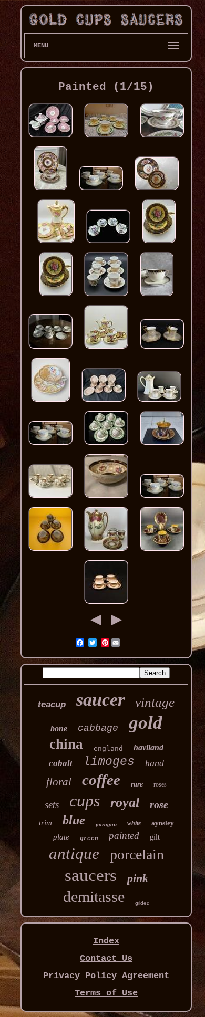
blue (74, 820)
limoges (109, 762)
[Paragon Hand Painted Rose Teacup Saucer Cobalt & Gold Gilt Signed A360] (159, 244)
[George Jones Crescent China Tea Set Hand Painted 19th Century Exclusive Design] (162, 138)
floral (58, 781)
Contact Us (106, 958)
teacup (52, 704)
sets (52, 804)
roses (160, 784)
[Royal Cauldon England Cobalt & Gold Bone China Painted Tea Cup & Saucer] (106, 499)
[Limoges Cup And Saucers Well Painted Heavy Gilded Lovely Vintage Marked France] (162, 349)
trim (45, 823)
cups (84, 800)
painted (124, 835)
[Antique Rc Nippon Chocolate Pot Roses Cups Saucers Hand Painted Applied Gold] (56, 244)
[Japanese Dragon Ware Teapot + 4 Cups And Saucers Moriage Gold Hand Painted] (50, 552)
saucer (100, 699)
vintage (155, 702)
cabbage (98, 728)
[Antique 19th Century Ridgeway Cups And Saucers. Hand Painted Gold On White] (106, 445)
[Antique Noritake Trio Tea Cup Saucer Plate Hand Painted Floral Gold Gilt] (50, 191)
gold (145, 722)
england (108, 748)
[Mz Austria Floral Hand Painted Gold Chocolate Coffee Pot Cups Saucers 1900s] (106, 552)
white (134, 823)
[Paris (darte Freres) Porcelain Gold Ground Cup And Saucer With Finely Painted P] (162, 445)
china (66, 744)
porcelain (137, 854)
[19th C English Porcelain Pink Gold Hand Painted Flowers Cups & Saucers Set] (50, 138)
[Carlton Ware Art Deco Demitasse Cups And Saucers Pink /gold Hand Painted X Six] (103, 402)
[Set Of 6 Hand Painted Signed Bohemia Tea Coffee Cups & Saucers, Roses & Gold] (101, 191)
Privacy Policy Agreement (106, 976)
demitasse (94, 896)
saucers (91, 875)
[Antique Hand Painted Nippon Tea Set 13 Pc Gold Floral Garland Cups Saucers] (50, 349)
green (89, 838)
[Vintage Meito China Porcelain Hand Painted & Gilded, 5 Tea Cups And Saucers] (106, 138)
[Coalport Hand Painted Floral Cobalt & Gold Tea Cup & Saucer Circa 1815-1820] (156, 191)
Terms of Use (106, 993)
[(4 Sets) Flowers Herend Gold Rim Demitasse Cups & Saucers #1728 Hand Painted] (108, 244)
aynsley (162, 823)
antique (74, 853)
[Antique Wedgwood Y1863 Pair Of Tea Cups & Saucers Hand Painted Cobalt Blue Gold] (157, 297)
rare (137, 784)
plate (61, 837)
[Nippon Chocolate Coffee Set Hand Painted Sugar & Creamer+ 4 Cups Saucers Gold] (106, 349)
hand (154, 763)
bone (58, 728)
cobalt (61, 763)
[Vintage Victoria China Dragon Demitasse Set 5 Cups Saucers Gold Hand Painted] (106, 297)
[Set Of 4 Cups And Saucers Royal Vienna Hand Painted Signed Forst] (162, 552)
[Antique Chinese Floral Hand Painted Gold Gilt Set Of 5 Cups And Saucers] (50, 499)
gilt (155, 837)
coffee (101, 779)
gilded (142, 903)
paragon (106, 824)
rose (159, 804)
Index (106, 941)
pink (137, 878)
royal (124, 802)
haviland (148, 747)
